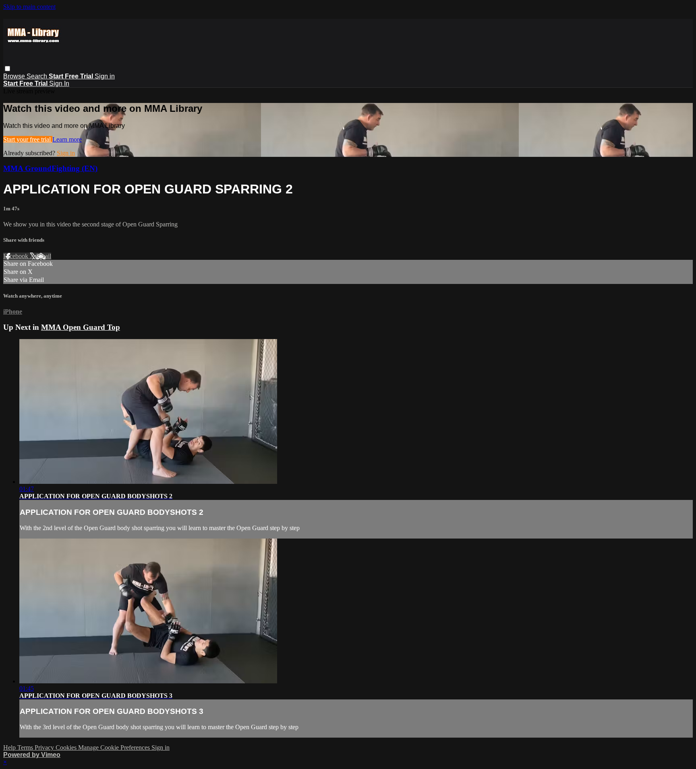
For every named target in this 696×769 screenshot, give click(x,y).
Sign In (59, 83)
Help (10, 747)
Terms (26, 747)
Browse (15, 76)
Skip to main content (29, 6)
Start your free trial (27, 139)
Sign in (105, 76)
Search (38, 76)
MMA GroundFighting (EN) (50, 168)
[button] (7, 68)
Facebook (16, 256)
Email (43, 256)
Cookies (67, 747)
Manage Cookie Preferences (114, 747)
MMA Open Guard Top (80, 327)
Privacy (45, 747)
